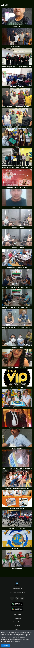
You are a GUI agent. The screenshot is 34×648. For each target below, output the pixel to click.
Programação (17, 618)
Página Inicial (17, 614)
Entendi (6, 645)
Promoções (17, 622)
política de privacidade (12, 641)
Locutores (17, 625)
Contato (17, 629)
